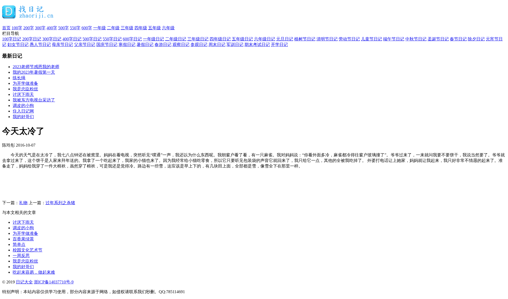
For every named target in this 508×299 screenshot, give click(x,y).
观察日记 (181, 44)
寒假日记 (127, 44)
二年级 (113, 28)
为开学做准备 (25, 83)
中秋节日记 (416, 39)
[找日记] (28, 16)
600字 (86, 28)
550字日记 (112, 39)
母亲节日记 (62, 44)
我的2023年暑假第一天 (34, 72)
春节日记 (458, 39)
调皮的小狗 (23, 105)
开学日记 (279, 44)
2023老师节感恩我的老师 (36, 66)
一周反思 (21, 255)
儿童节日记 (371, 39)
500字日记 (92, 39)
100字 (17, 28)
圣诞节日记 (438, 39)
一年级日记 (153, 39)
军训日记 (234, 44)
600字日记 (132, 39)
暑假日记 (145, 44)
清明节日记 (327, 39)
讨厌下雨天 (23, 94)
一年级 (99, 28)
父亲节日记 (84, 44)
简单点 (19, 244)
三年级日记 (197, 39)
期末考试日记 (257, 44)
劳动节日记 (349, 39)
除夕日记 (476, 39)
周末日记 (216, 44)
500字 (63, 28)
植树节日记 (304, 39)
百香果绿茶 (23, 239)
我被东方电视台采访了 (34, 100)
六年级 (168, 28)
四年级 (140, 28)
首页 (6, 28)
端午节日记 (393, 39)
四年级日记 (220, 39)
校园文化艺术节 (27, 250)
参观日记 (198, 44)
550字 (75, 28)
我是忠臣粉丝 (25, 89)
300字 (40, 28)
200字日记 (31, 39)
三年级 (127, 28)
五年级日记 (242, 39)
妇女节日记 (18, 44)
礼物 (23, 202)
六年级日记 (264, 39)
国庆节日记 (106, 44)
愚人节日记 (40, 44)
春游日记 (163, 44)
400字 (52, 28)
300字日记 (51, 39)
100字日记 (11, 39)
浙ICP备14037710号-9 (54, 282)
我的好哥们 (23, 116)
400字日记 (71, 39)
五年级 (154, 28)
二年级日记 (175, 39)
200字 (28, 28)
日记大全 (24, 282)
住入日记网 (23, 111)
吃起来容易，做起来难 (34, 272)
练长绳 (19, 78)
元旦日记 (284, 39)
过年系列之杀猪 (60, 202)
